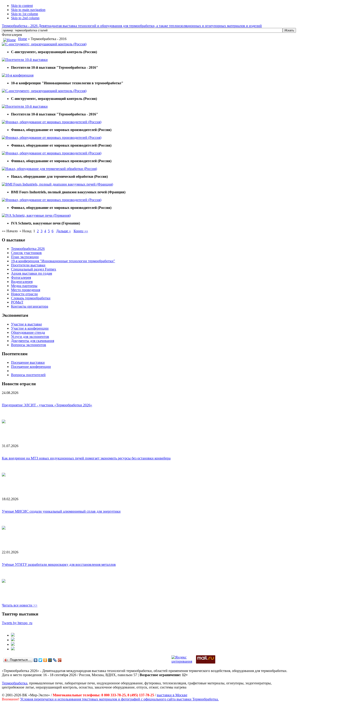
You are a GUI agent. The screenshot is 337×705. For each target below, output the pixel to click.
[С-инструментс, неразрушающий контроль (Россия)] (44, 44)
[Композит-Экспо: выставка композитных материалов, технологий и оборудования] (13, 640)
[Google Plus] (59, 660)
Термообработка (14, 683)
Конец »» (81, 231)
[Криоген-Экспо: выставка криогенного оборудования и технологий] (13, 635)
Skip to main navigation (28, 10)
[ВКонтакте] (35, 660)
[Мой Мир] (50, 660)
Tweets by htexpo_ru (17, 623)
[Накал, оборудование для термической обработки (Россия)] (49, 169)
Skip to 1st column (24, 14)
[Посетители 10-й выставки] (25, 60)
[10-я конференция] (17, 75)
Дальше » (63, 231)
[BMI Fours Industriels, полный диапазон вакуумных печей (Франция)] (57, 184)
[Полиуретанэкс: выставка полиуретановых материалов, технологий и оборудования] (13, 644)
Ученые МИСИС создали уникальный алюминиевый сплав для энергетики (61, 511)
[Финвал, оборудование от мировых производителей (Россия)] (51, 122)
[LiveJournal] (54, 660)
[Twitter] (40, 660)
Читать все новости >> (19, 605)
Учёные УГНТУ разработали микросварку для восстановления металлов (59, 564)
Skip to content (22, 6)
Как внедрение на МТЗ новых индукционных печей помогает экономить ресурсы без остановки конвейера (86, 458)
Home (22, 39)
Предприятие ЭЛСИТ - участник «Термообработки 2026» (47, 405)
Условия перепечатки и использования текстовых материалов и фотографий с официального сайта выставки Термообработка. (119, 699)
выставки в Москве (172, 695)
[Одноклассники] (45, 660)
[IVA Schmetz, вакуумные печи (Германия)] (36, 215)
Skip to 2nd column (25, 18)
